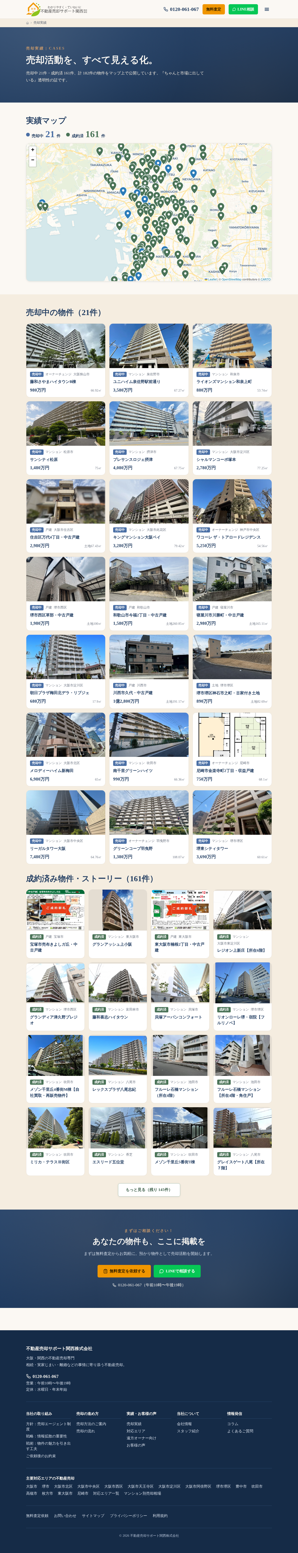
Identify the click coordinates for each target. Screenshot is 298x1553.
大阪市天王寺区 (141, 1486)
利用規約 (160, 1516)
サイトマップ (93, 1516)
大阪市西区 (113, 1486)
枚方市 (47, 1493)
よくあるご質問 (240, 1431)
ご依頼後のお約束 (41, 1456)
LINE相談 (245, 9)
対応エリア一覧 (106, 1493)
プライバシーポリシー (128, 1516)
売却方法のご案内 (91, 1424)
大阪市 (31, 1486)
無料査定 (213, 9)
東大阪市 (65, 1493)
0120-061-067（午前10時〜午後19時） (152, 1285)
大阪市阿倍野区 (198, 1486)
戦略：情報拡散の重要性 (46, 1436)
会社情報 (184, 1424)
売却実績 (134, 1424)
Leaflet (212, 279)
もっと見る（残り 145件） (149, 1189)
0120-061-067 (46, 1376)
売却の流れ (85, 1431)
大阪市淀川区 (169, 1486)
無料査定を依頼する (127, 1271)
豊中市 (241, 1486)
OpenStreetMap (232, 279)
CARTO (266, 279)
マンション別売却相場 (142, 1493)
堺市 (45, 1486)
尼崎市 (82, 1493)
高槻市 (31, 1493)
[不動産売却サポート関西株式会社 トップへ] (56, 9)
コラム (232, 1424)
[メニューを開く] (267, 9)
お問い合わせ (65, 1516)
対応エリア (136, 1431)
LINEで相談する (180, 1271)
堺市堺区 (223, 1486)
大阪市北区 (63, 1486)
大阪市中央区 (88, 1486)
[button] (130, 281)
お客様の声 (136, 1445)
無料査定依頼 (37, 1516)
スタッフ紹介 (188, 1431)
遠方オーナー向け (141, 1438)
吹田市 (257, 1486)
